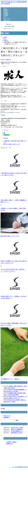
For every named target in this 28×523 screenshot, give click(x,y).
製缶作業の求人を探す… (17, 433)
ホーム (5, 8)
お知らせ (8, 59)
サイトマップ (6, 18)
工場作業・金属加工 (11, 442)
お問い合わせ (6, 20)
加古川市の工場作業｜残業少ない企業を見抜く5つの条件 (14, 400)
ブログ (5, 17)
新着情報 (6, 417)
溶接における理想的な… (17, 429)
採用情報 (5, 13)
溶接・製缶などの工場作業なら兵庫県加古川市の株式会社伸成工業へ (13, 497)
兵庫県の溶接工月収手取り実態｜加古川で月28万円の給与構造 (14, 394)
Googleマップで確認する (7, 508)
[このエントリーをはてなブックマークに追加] (4, 133)
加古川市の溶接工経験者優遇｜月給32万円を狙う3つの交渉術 (14, 390)
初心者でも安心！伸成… (17, 427)
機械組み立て (9, 443)
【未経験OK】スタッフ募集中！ (10, 379)
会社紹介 (5, 11)
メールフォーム (6, 30)
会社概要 (5, 15)
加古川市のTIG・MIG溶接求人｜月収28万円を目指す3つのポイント (15, 397)
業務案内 (5, 10)
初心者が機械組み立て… (17, 431)
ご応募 (8, 112)
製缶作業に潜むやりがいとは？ (10, 236)
